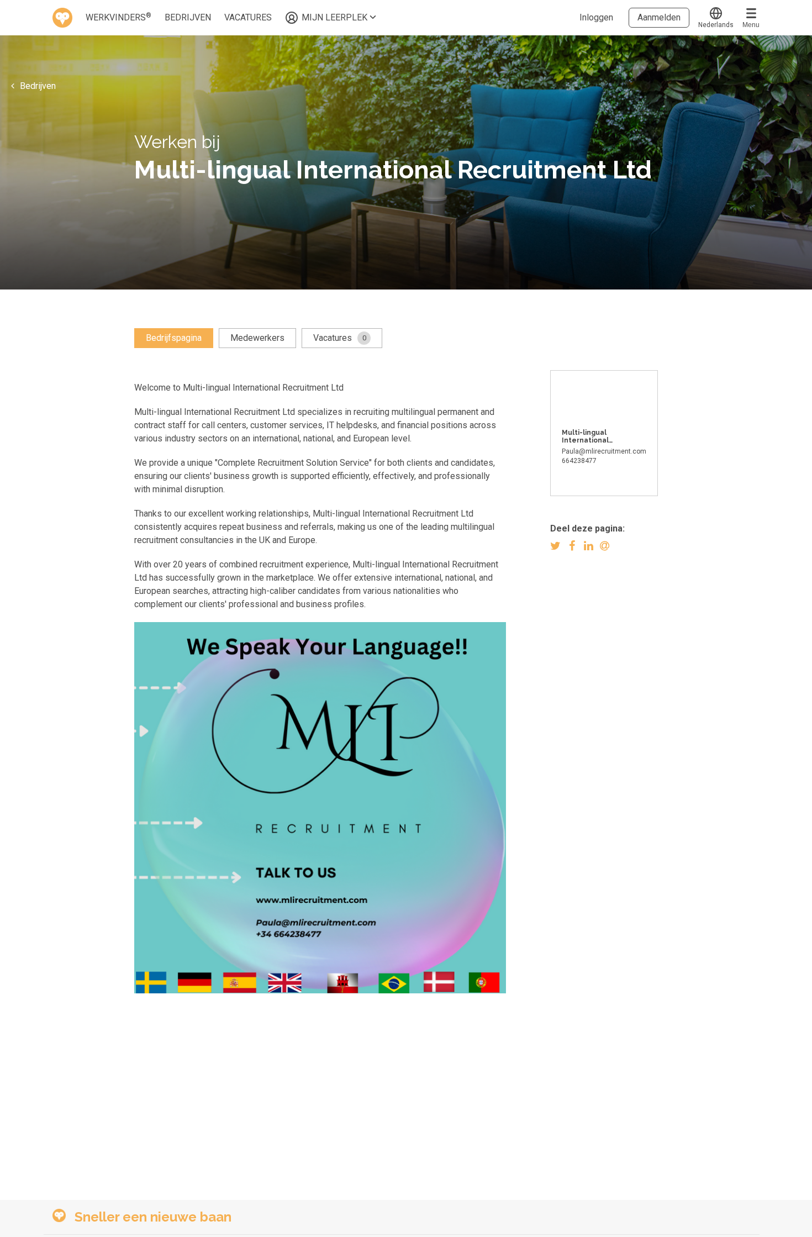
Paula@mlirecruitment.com (604, 451)
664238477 (579, 461)
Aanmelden (659, 17)
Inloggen (596, 17)
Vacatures (339, 338)
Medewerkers (257, 338)
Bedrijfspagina (174, 338)
